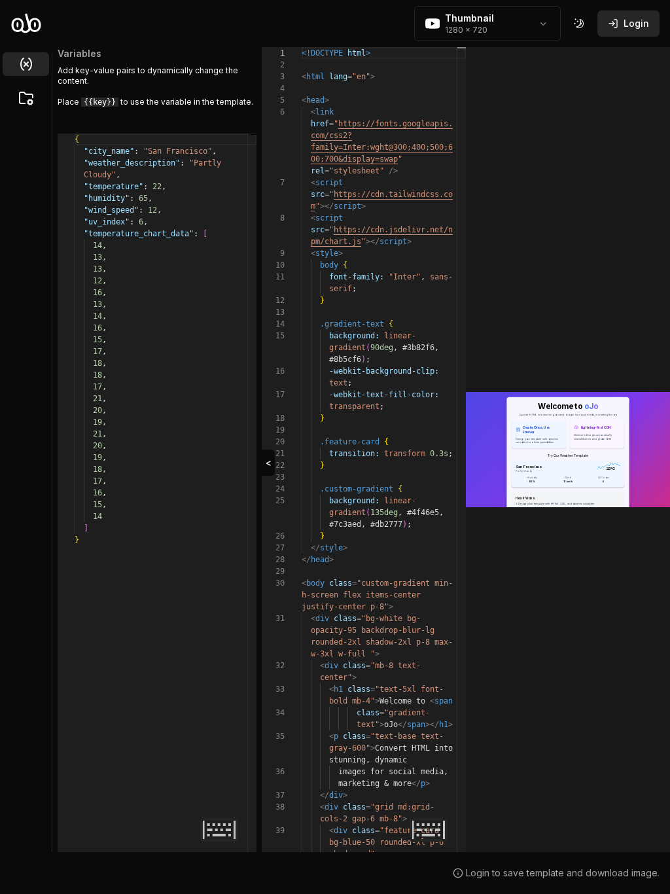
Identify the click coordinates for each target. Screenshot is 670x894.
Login (636, 23)
